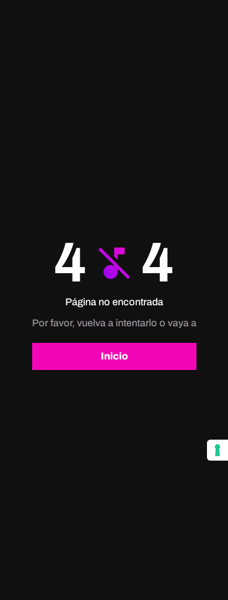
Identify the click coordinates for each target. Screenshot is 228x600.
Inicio (114, 356)
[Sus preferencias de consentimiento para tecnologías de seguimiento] (217, 450)
